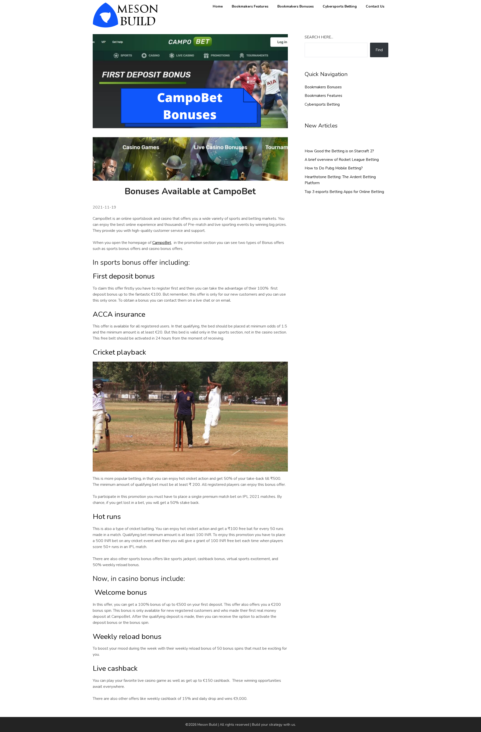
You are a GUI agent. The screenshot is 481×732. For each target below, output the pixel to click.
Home (218, 6)
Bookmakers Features (250, 6)
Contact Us (375, 6)
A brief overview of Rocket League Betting (342, 159)
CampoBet (161, 242)
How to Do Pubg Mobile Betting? (334, 168)
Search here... (319, 37)
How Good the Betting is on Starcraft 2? (339, 151)
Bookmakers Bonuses (295, 6)
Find (379, 49)
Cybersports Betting (340, 6)
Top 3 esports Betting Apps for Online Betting (344, 191)
